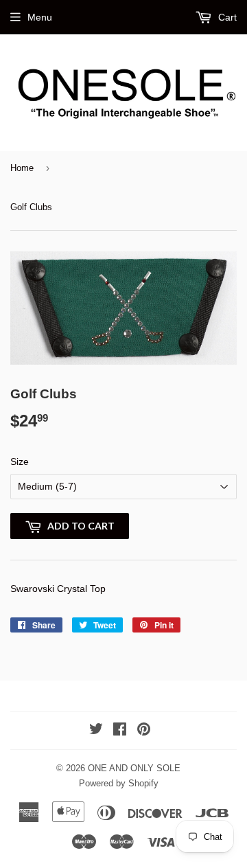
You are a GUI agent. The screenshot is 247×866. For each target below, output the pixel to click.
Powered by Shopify (118, 783)
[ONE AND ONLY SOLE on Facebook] (120, 730)
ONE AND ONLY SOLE (134, 768)
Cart (226, 17)
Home (22, 168)
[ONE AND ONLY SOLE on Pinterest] (144, 730)
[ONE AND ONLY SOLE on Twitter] (96, 730)
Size (19, 461)
